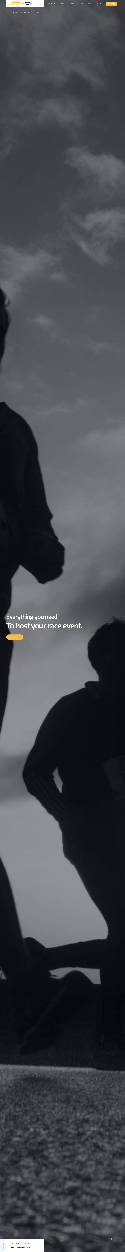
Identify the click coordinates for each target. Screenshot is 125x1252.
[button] (111, 4)
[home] (19, 3)
